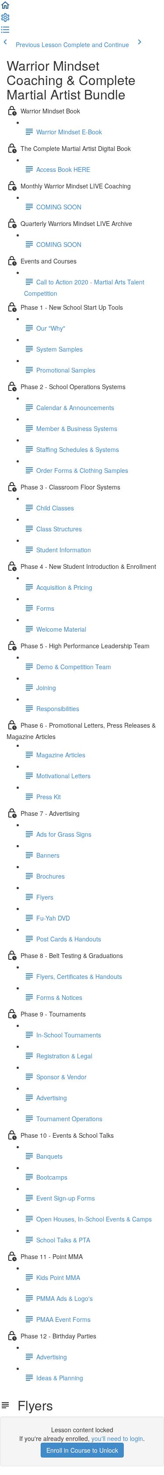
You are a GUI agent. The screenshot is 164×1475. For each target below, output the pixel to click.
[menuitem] (5, 20)
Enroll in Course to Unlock (82, 1450)
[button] (5, 7)
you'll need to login (117, 1438)
